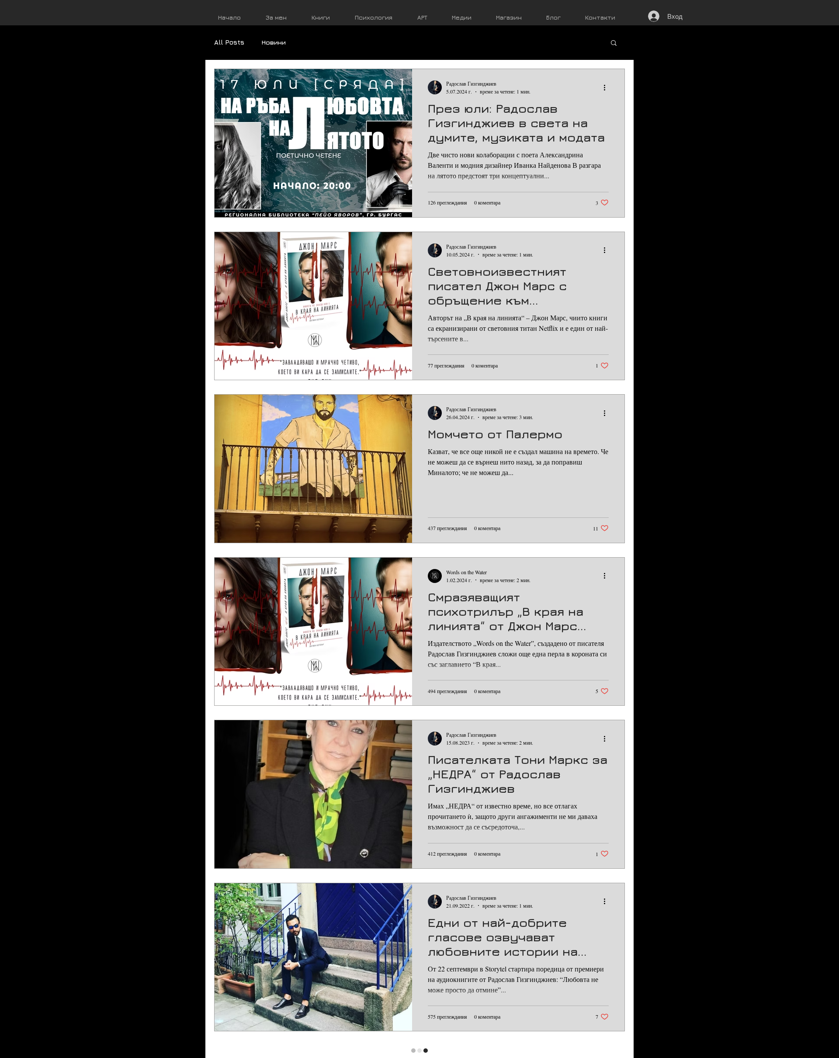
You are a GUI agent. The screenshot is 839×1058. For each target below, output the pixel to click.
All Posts (229, 42)
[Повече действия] (607, 87)
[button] (614, 43)
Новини (274, 42)
